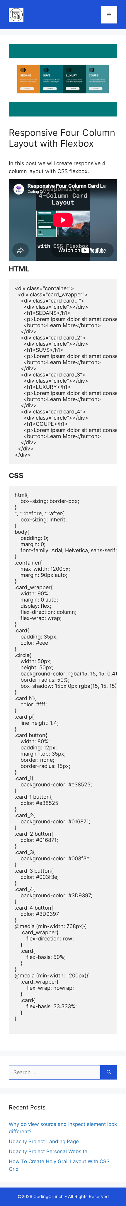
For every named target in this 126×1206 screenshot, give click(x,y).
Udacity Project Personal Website (48, 1151)
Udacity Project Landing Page (44, 1141)
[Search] (109, 1072)
